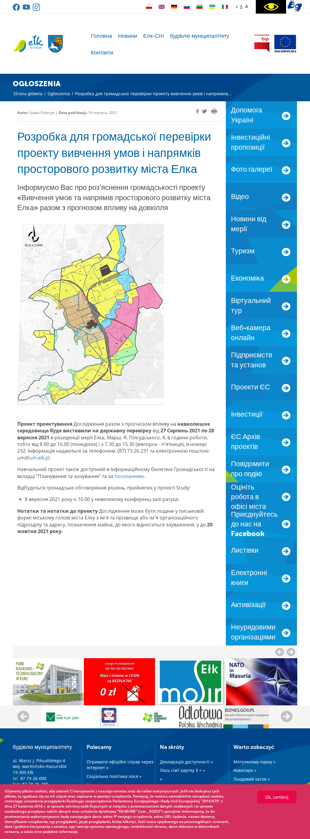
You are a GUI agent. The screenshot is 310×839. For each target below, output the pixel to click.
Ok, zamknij (277, 797)
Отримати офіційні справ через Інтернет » (120, 765)
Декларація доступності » (186, 762)
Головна (101, 36)
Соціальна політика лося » (114, 776)
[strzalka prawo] (279, 652)
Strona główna (27, 93)
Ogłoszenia (59, 93)
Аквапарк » (244, 770)
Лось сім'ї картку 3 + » (182, 770)
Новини (127, 36)
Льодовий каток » (251, 779)
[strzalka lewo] (291, 652)
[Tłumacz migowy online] (295, 6)
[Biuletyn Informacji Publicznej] (261, 43)
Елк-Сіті (153, 36)
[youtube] (27, 9)
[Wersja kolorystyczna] (271, 7)
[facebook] (17, 9)
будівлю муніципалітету (199, 36)
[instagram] (36, 9)
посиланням (129, 476)
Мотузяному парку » (254, 762)
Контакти (102, 53)
